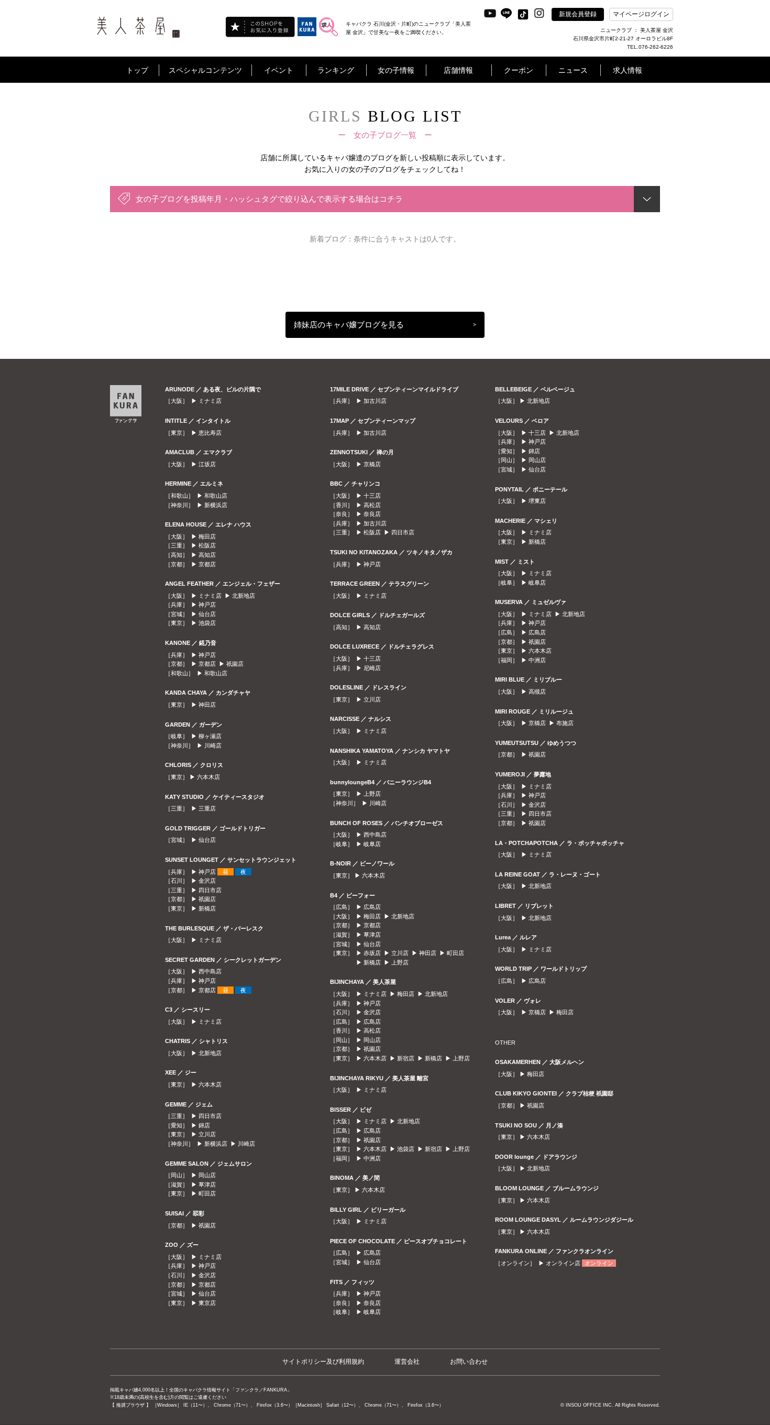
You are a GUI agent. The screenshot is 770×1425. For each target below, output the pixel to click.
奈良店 (372, 514)
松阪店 (207, 545)
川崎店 (213, 745)
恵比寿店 (210, 433)
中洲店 (372, 1158)
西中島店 (210, 971)
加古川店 (375, 401)
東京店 (207, 1303)
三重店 (207, 808)
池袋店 (207, 623)
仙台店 (207, 614)
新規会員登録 (578, 14)
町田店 (207, 1193)
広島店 (372, 907)
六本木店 (208, 777)
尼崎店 (372, 668)
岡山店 (207, 1175)
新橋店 (207, 908)
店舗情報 (458, 70)
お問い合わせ (469, 1361)
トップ (137, 70)
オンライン (599, 1263)
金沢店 (207, 881)
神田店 (207, 704)
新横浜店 (215, 505)
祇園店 (235, 664)
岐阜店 (372, 844)
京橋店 (372, 464)
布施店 (565, 723)
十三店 (372, 495)
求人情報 (627, 70)
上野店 (372, 794)
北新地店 (243, 596)
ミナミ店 (210, 401)
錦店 (204, 1125)
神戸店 (207, 604)
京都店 (207, 564)
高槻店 (537, 691)
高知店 (207, 555)
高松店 (372, 505)
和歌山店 (215, 495)
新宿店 (405, 1058)
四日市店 (210, 890)
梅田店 (207, 536)
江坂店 (207, 464)
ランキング (335, 70)
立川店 (207, 1134)
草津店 (207, 1184)
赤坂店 (372, 953)
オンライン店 (563, 1263)
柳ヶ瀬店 (210, 736)
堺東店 (537, 501)
